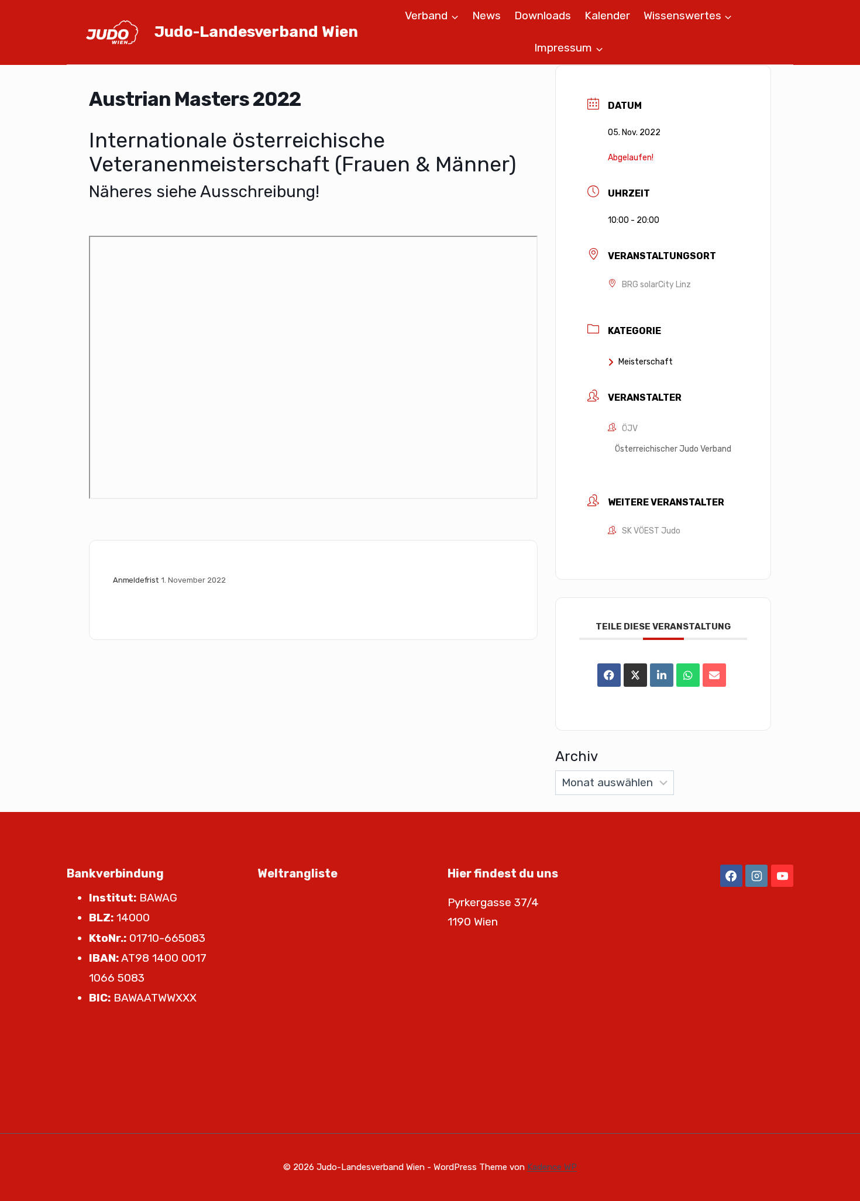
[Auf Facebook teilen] (609, 675)
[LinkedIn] (661, 675)
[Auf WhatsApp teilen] (688, 675)
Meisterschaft (645, 362)
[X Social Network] (635, 675)
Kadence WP (552, 1167)
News (486, 15)
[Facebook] (731, 876)
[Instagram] (756, 876)
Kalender (607, 15)
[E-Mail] (714, 675)
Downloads (542, 15)
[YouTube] (782, 876)
